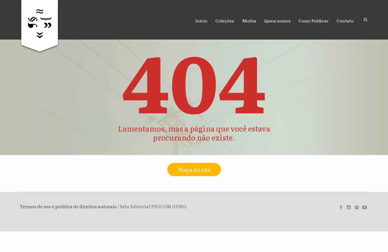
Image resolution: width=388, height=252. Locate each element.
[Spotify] (356, 207)
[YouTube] (364, 207)
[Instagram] (349, 207)
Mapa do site (194, 169)
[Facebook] (341, 207)
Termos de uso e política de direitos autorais (68, 206)
